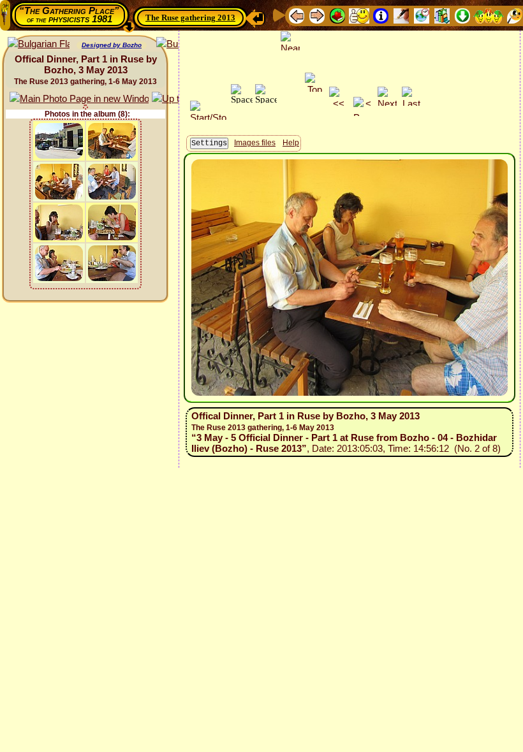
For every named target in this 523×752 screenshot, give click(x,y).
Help (291, 142)
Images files (255, 142)
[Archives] (442, 15)
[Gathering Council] (488, 15)
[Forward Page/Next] (317, 15)
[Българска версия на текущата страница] (38, 44)
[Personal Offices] (401, 15)
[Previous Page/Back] (296, 15)
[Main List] (337, 15)
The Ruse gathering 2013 (190, 17)
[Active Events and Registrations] (421, 15)
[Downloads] (462, 15)
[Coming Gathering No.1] (359, 15)
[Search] (514, 15)
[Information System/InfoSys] (380, 15)
